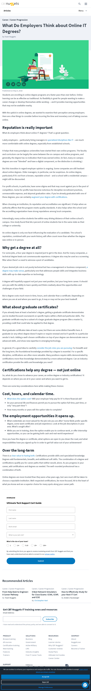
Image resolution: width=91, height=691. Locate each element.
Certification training (11, 645)
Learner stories (54, 642)
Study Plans (53, 652)
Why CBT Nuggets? (55, 645)
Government (31, 642)
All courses (7, 642)
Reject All (45, 682)
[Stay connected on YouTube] (18, 84)
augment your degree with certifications (49, 197)
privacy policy (30, 624)
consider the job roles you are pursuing (54, 348)
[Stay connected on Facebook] (8, 84)
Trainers (6, 655)
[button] (46, 10)
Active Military (31, 645)
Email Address (8, 612)
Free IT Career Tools (34, 655)
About (73, 639)
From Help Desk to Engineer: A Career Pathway (15, 593)
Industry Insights (32, 652)
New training (8, 648)
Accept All (45, 677)
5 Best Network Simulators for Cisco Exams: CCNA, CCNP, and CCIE (45, 594)
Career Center (53, 658)
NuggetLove (76, 642)
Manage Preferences (46, 687)
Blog (50, 639)
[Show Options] (73, 535)
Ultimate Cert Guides (56, 655)
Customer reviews (55, 648)
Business (29, 639)
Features (6, 652)
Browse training (9, 639)
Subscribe (50, 619)
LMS (27, 648)
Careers (74, 645)
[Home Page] (7, 4)
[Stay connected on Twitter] (13, 84)
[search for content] (79, 3)
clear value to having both (23, 455)
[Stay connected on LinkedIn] (24, 84)
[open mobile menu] (85, 4)
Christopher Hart (41, 600)
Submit (41, 561)
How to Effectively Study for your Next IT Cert (74, 593)
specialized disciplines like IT (60, 140)
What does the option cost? (19, 398)
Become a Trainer (78, 648)
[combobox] (40, 535)
